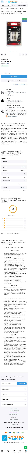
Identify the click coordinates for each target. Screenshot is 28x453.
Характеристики (22, 5)
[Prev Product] (20, 54)
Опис (13, 5)
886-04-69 (15, 410)
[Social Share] (26, 54)
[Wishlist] (5, 54)
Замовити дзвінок (12, 116)
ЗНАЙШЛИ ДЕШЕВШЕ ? (20, 84)
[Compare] (2, 54)
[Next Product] (23, 54)
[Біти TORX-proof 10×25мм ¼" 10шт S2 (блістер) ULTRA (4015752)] (14, 33)
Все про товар (5, 5)
